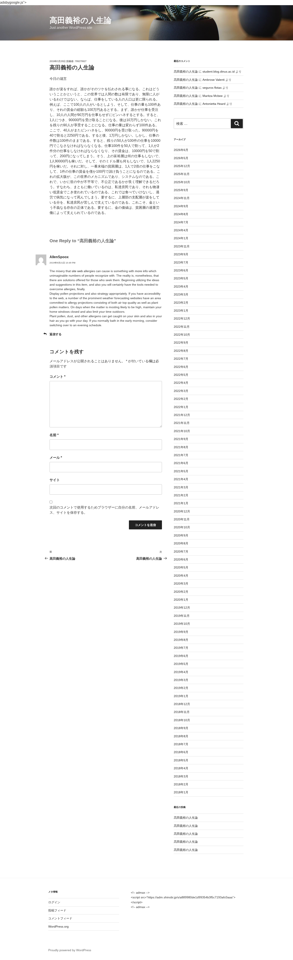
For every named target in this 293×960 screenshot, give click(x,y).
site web (77, 271)
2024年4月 (181, 230)
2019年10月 (182, 623)
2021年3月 (181, 487)
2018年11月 (182, 712)
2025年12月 (182, 166)
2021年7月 (181, 455)
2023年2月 (181, 302)
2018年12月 (182, 704)
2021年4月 (181, 479)
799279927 (80, 61)
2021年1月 (181, 503)
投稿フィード (57, 910)
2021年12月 (182, 415)
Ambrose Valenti (213, 79)
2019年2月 (181, 688)
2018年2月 (181, 784)
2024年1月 (181, 238)
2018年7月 (181, 744)
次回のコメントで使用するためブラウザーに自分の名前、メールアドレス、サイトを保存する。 (104, 510)
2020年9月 (181, 535)
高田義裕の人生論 (81, 20)
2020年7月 (181, 551)
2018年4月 (181, 768)
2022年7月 (181, 358)
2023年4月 (181, 286)
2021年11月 (182, 423)
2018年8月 (181, 736)
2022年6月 (181, 367)
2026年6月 (181, 150)
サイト (55, 480)
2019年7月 (181, 647)
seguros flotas (212, 87)
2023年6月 (181, 270)
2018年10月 (182, 720)
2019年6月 (181, 656)
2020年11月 (182, 519)
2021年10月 (182, 431)
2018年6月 (181, 752)
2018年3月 (181, 776)
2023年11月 (182, 246)
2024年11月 (182, 198)
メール (56, 457)
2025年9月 (181, 190)
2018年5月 (181, 760)
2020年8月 (181, 543)
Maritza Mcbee (212, 96)
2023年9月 (181, 254)
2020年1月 (181, 599)
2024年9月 (181, 206)
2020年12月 (182, 511)
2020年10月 (182, 527)
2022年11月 (182, 326)
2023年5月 (181, 278)
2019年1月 (181, 696)
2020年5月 (181, 567)
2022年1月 (181, 407)
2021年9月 (181, 439)
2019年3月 (181, 680)
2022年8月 (181, 350)
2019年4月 (181, 672)
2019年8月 (181, 640)
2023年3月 (181, 294)
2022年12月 (182, 318)
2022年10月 (182, 334)
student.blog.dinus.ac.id (218, 71)
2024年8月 (181, 214)
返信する (56, 334)
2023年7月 (181, 262)
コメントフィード (60, 918)
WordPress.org (58, 926)
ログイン (54, 902)
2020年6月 (181, 559)
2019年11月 (182, 615)
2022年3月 (181, 391)
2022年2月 (181, 399)
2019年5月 (181, 664)
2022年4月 (181, 382)
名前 (54, 435)
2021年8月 (181, 447)
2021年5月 (181, 471)
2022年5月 (181, 374)
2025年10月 (182, 182)
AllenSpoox (59, 257)
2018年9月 (181, 728)
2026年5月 (181, 158)
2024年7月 (181, 222)
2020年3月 (181, 583)
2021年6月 (181, 463)
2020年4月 (181, 575)
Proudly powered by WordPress (69, 950)
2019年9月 (181, 632)
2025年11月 (182, 174)
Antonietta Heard (213, 103)
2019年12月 (182, 607)
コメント (57, 376)
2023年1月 (181, 310)
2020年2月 (181, 591)
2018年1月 (181, 792)
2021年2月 (181, 495)
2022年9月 (181, 342)
